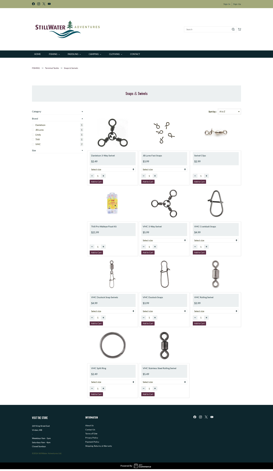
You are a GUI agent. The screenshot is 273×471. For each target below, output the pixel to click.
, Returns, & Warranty (102, 446)
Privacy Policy (91, 437)
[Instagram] (200, 417)
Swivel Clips (200, 155)
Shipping (89, 446)
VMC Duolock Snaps (153, 297)
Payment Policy (92, 442)
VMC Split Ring (98, 368)
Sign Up (237, 4)
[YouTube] (212, 417)
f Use (94, 433)
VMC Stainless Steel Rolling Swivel (159, 368)
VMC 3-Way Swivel (152, 226)
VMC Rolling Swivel (203, 297)
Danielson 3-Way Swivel (103, 155)
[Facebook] (195, 417)
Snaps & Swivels (71, 68)
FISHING (36, 68)
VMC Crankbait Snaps (205, 226)
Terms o (88, 433)
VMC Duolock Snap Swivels (104, 297)
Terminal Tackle (52, 68)
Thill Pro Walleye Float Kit (104, 226)
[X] (206, 417)
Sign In (227, 4)
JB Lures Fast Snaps (152, 155)
